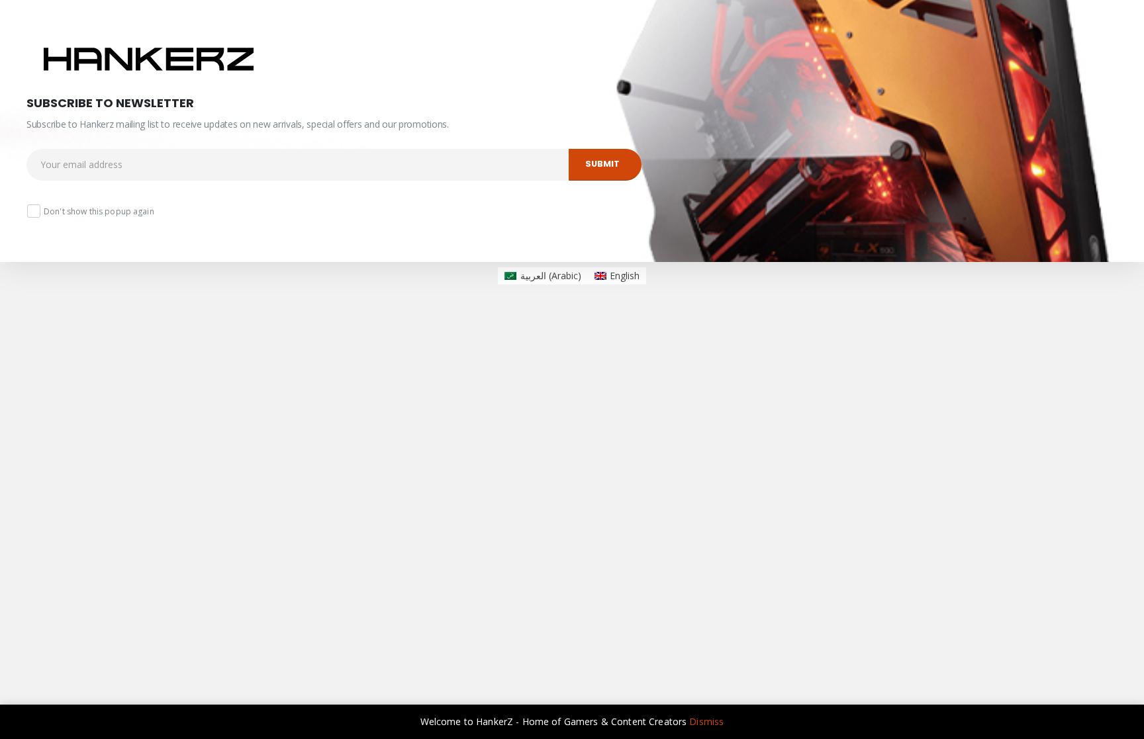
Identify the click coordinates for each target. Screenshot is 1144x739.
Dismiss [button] (706, 721)
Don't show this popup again (99, 211)
